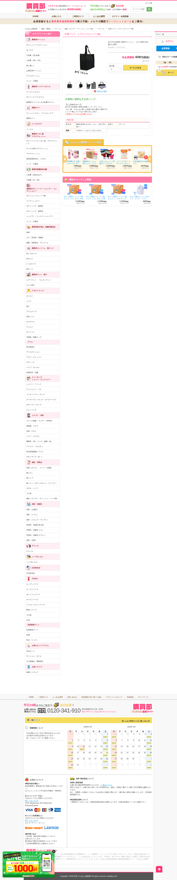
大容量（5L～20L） (33, 180)
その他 (28, 615)
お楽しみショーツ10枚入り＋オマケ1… (107, 162)
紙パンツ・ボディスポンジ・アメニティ (41, 483)
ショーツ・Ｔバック (33, 384)
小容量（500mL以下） (34, 175)
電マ (28, 306)
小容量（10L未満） (33, 55)
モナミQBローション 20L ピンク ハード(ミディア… (118, 198)
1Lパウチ (29, 50)
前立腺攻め (30, 347)
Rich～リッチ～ (32, 640)
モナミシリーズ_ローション (36, 45)
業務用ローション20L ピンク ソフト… (90, 162)
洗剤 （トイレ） (32, 515)
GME (28, 635)
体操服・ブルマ (32, 426)
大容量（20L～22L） (34, 60)
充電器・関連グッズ (33, 337)
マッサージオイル (33, 92)
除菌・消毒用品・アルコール (37, 243)
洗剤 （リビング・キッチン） (37, 520)
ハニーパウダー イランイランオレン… (124, 162)
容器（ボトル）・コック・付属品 (39, 468)
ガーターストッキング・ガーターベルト (41, 400)
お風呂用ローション (33, 71)
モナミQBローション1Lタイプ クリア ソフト (139, 198)
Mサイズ (29, 259)
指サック (29, 269)
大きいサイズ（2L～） (34, 457)
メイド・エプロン (33, 436)
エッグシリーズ (32, 589)
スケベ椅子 (30, 285)
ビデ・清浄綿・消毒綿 (34, 237)
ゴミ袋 (28, 493)
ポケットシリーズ (33, 594)
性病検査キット (32, 630)
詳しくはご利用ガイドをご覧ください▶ (136, 721)
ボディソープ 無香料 (34, 206)
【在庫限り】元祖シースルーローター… (73, 162)
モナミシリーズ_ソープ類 (36, 196)
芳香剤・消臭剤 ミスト (35, 530)
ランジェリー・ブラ (33, 389)
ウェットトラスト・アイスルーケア (39, 113)
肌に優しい (30, 66)
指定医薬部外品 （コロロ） (36, 159)
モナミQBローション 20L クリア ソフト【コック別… (96, 198)
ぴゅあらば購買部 (31, 29)
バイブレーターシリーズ (35, 605)
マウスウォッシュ (33, 154)
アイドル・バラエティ (34, 446)
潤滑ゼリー (30, 118)
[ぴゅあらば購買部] (36, 7)
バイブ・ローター (33, 367)
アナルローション (33, 76)
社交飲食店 (30, 573)
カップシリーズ (32, 584)
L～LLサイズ (31, 264)
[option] (107, 159)
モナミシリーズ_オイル (35, 97)
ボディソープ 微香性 (34, 211)
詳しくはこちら (31, 801)
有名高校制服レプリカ (34, 452)
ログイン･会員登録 (120, 16)
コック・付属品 (32, 81)
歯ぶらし (29, 473)
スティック (30, 362)
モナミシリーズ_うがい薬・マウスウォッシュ (42, 142)
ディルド (29, 327)
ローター (29, 296)
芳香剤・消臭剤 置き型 (35, 525)
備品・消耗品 (46, 29)
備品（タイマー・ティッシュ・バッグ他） (79, 29)
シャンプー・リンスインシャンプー (39, 216)
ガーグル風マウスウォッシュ (37, 148)
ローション (30, 332)
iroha (28, 620)
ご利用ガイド (78, 16)
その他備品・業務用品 (34, 661)
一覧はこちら (106, 785)
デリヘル (58, 29)
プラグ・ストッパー (33, 357)
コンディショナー (33, 201)
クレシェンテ (31, 410)
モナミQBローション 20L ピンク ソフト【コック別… (74, 198)
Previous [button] (63, 159)
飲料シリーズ (31, 610)
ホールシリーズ (32, 600)
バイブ (28, 301)
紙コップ (29, 478)
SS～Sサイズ (31, 254)
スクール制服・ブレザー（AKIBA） (39, 421)
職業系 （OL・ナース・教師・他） (39, 441)
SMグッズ (30, 317)
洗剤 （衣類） (31, 540)
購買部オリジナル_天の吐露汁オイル (40, 102)
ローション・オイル (33, 656)
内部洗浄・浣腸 (32, 372)
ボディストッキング (33, 405)
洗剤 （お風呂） (32, 509)
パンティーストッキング (35, 394)
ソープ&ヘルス (32, 562)
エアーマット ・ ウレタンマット (38, 280)
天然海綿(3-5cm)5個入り (140, 162)
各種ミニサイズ (32, 672)
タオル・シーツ (32, 488)
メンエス (29, 129)
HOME (36, 16)
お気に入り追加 (102, 91)
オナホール (30, 322)
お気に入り (57, 16)
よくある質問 (99, 16)
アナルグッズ (31, 311)
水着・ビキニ (31, 431)
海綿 (28, 232)
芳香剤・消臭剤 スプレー (35, 535)
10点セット (30, 651)
